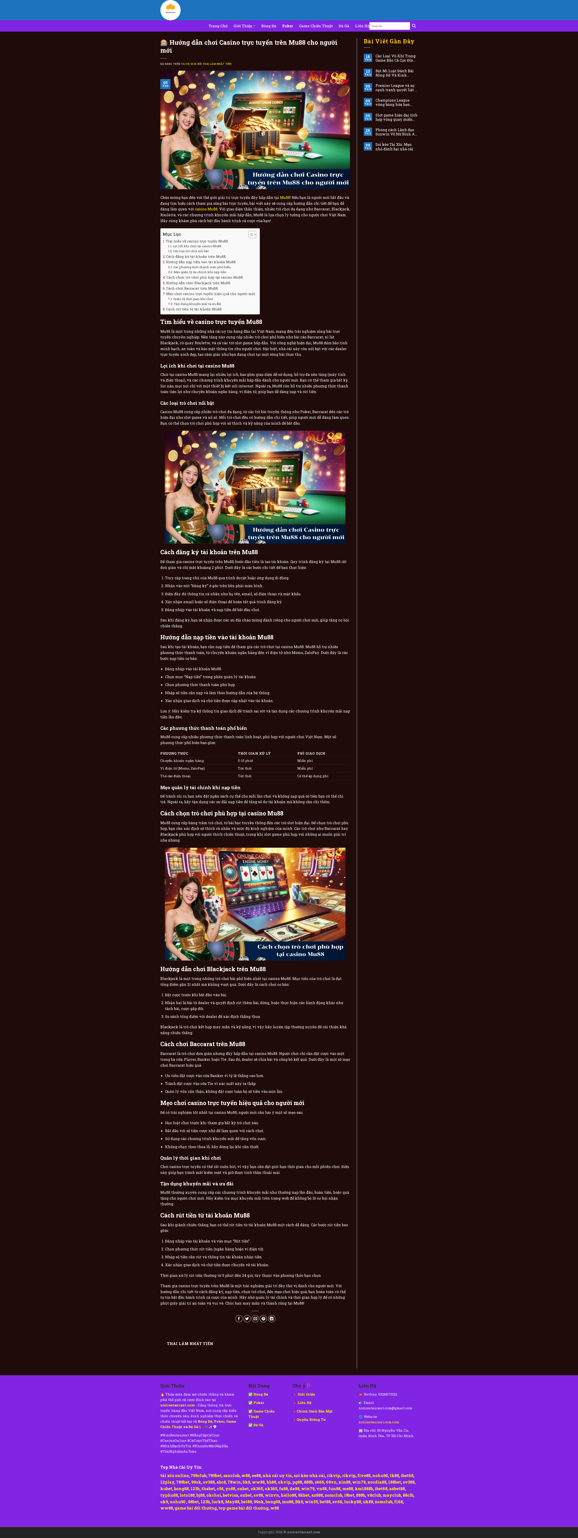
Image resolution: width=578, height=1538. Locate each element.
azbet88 (397, 1488)
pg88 (297, 1482)
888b (308, 1482)
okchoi (213, 1495)
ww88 (258, 1482)
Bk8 (299, 1501)
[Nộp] (414, 26)
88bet (193, 1501)
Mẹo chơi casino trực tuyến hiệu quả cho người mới (210, 293)
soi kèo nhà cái (309, 1475)
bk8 (246, 1482)
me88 (347, 1488)
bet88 (246, 1501)
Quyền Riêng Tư (311, 1419)
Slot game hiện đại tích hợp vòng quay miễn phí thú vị (396, 117)
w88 (245, 1475)
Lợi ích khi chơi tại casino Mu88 (197, 246)
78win (234, 1482)
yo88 (230, 1488)
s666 (319, 1482)
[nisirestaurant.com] (182, 10)
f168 (398, 1501)
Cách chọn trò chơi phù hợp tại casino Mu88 (204, 277)
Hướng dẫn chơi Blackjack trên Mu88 (198, 283)
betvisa (230, 1495)
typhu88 (169, 1495)
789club (198, 1475)
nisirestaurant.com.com (379, 1422)
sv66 (337, 1501)
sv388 (209, 1482)
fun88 (334, 1488)
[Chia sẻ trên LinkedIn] (271, 1318)
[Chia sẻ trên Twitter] (247, 1318)
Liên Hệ (362, 25)
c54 (220, 1488)
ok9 (164, 1501)
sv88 (258, 1495)
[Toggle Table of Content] (250, 234)
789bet (214, 1475)
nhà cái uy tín (277, 1475)
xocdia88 (376, 1482)
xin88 (344, 1482)
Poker (287, 25)
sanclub (231, 1475)
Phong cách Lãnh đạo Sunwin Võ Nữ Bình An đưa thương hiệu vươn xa (396, 132)
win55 (311, 1501)
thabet (208, 1488)
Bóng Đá (268, 25)
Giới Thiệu (242, 25)
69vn (331, 1482)
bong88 (181, 1488)
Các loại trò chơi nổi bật (191, 251)
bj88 (200, 1495)
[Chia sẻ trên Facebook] (239, 1318)
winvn (272, 1495)
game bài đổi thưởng (196, 1508)
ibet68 (407, 1475)
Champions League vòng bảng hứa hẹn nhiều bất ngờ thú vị (393, 102)
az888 (317, 1495)
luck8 (217, 1501)
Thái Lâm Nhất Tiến (217, 63)
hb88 (271, 1482)
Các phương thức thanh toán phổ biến (202, 267)
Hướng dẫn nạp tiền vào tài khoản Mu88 (201, 262)
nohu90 (380, 1475)
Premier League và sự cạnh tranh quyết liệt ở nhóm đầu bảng (396, 87)
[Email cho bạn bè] (255, 1318)
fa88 (283, 1488)
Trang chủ (218, 25)
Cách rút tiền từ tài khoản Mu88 (194, 309)
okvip (284, 1482)
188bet (394, 1482)
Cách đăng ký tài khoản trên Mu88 (196, 256)
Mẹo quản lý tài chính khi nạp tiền (200, 272)
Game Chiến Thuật (316, 25)
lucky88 (352, 1501)
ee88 (256, 1475)
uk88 (368, 1501)
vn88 (321, 1488)
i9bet (349, 1495)
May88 (232, 1501)
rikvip (333, 1475)
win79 (359, 1482)
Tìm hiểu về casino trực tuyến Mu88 (197, 241)
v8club (374, 1495)
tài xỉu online (174, 1475)
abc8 (221, 1482)
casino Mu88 (206, 209)
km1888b (364, 1488)
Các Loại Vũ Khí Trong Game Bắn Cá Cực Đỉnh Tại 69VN (395, 58)
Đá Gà (344, 25)
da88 (294, 1488)
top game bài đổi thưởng (243, 1508)
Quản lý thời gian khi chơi (193, 299)
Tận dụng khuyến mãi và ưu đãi (197, 304)
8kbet (304, 1495)
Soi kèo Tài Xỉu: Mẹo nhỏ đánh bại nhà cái (394, 146)
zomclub (333, 1495)
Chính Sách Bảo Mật (315, 1411)
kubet (166, 1488)
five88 (364, 1475)
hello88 (288, 1495)
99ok (196, 1482)
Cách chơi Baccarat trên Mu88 (192, 288)
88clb (408, 1495)
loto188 (187, 1495)
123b (195, 1488)
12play (167, 1482)
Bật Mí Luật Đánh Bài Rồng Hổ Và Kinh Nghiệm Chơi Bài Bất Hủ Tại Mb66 (394, 73)
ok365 (257, 1488)
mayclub (392, 1495)
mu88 (287, 1501)
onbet (243, 1488)
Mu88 (285, 197)
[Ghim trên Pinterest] (263, 1318)
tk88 (394, 1475)
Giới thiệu (306, 1394)
